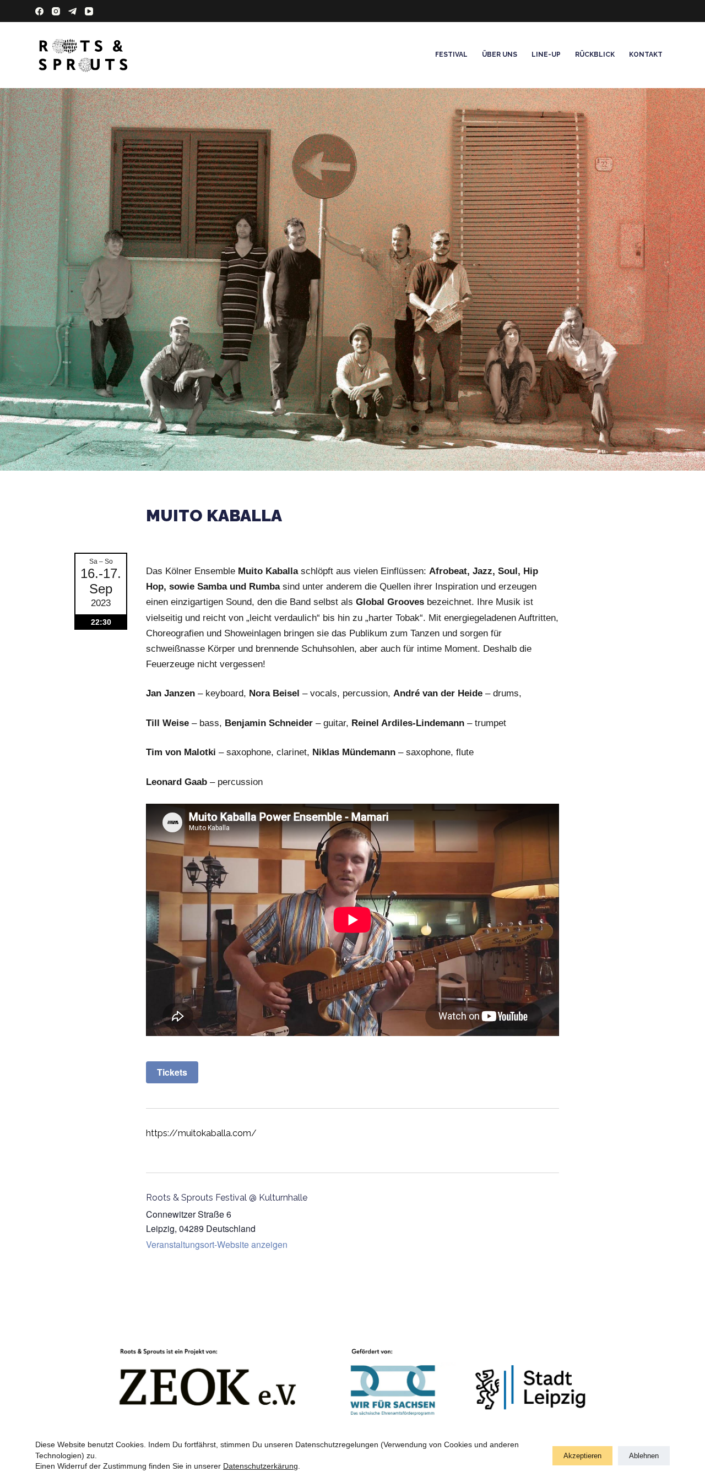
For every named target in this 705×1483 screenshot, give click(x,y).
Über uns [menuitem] (499, 54)
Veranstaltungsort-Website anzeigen (217, 1244)
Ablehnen (644, 1456)
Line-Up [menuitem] (546, 54)
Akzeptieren (582, 1456)
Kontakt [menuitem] (646, 54)
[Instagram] (56, 11)
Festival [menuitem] (451, 54)
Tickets (172, 1072)
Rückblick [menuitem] (595, 54)
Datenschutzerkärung (260, 1466)
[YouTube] (89, 11)
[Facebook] (39, 11)
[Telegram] (72, 11)
